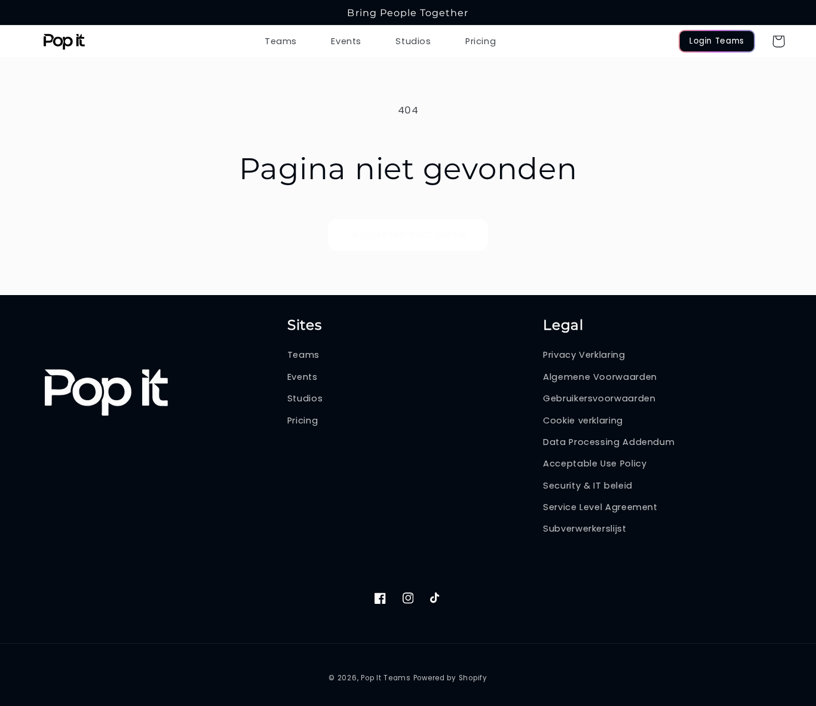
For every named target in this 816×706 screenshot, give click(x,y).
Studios (305, 398)
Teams (303, 355)
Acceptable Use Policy (594, 463)
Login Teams (716, 41)
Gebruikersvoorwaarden (599, 398)
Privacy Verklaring (584, 355)
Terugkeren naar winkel (407, 234)
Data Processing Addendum (608, 442)
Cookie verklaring (583, 420)
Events (302, 377)
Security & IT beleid (588, 486)
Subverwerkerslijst (584, 529)
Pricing (302, 420)
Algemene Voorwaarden (600, 377)
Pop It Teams (386, 678)
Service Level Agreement (600, 507)
